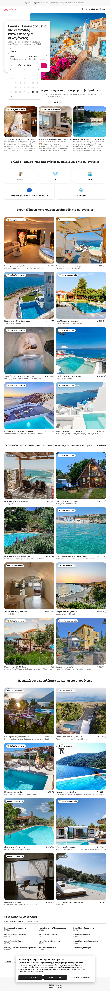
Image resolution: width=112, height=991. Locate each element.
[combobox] (27, 51)
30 (37, 92)
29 (33, 92)
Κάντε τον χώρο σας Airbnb (93, 9)
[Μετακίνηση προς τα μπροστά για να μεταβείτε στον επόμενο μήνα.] (37, 65)
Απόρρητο (52, 987)
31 (11, 96)
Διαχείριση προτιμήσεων (80, 977)
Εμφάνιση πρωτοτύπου (76, 3)
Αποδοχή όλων (30, 977)
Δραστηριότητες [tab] (33, 921)
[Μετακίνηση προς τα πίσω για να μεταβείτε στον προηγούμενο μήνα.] (11, 65)
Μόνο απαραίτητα (55, 977)
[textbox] (18, 59)
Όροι (60, 987)
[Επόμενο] (60, 102)
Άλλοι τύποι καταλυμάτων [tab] (14, 921)
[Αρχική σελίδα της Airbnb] (10, 9)
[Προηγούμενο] (50, 102)
